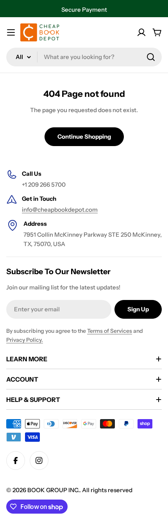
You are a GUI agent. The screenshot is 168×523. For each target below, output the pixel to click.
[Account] (141, 32)
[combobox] (84, 57)
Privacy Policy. (24, 339)
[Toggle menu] (11, 32)
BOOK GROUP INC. (53, 490)
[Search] (150, 57)
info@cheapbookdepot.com (60, 209)
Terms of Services (109, 330)
